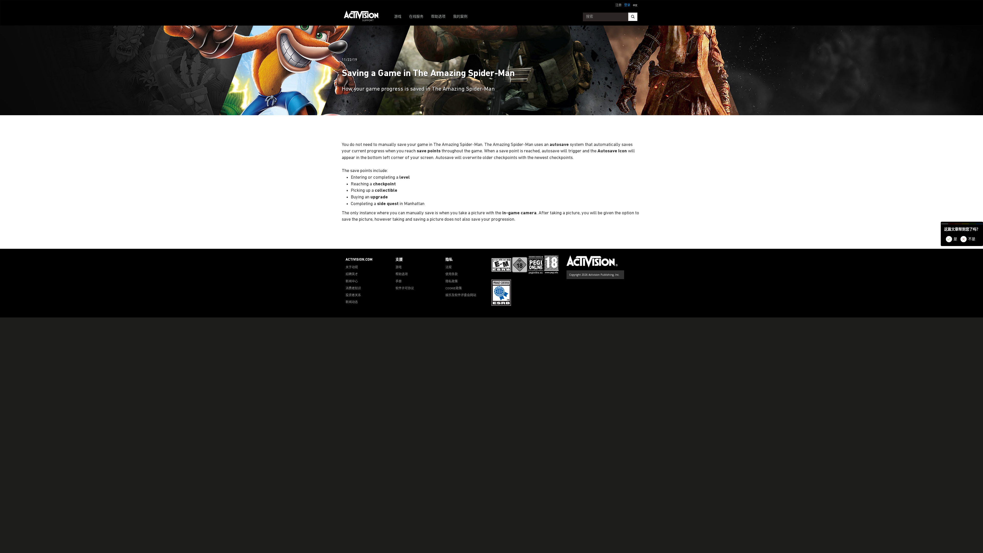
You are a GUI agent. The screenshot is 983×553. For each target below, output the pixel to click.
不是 (971, 239)
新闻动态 (352, 302)
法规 (448, 267)
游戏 (397, 17)
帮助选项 (438, 17)
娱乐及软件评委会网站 (460, 295)
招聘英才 (352, 274)
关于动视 (352, 267)
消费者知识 (353, 288)
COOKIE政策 (453, 288)
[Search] (632, 17)
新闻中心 (352, 281)
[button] (635, 4)
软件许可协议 (405, 288)
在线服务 (416, 17)
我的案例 (460, 17)
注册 (618, 5)
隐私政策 (451, 281)
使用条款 (451, 274)
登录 (627, 5)
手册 (399, 281)
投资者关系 (353, 295)
